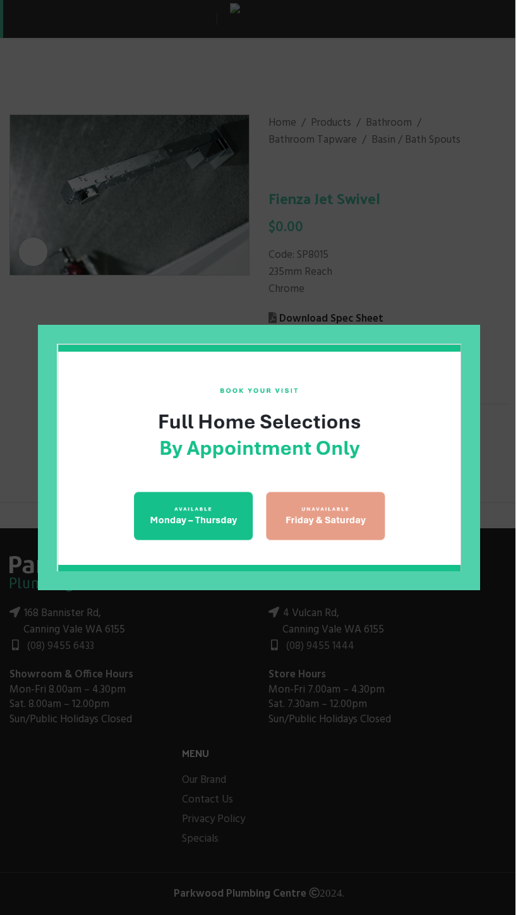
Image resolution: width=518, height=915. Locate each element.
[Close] (474, 309)
